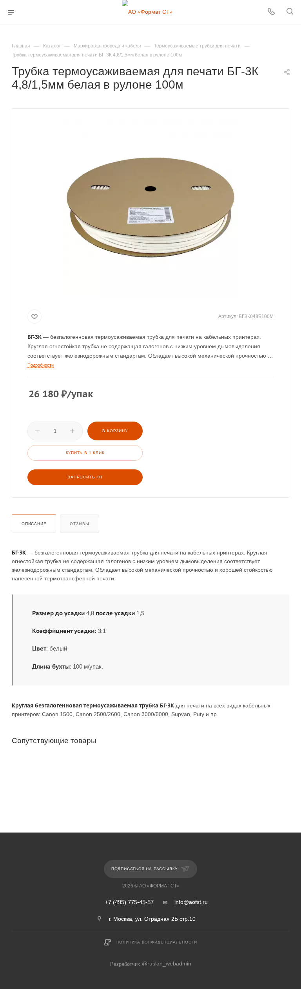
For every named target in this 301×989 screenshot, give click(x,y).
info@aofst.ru (191, 902)
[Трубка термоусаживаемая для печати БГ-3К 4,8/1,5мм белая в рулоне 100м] (150, 207)
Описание (34, 524)
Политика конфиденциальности (157, 942)
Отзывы (79, 524)
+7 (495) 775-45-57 (129, 902)
